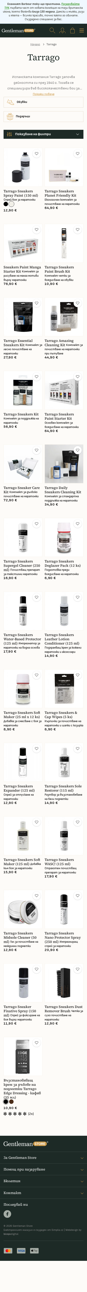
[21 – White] (11, 204)
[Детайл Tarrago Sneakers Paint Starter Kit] (64, 390)
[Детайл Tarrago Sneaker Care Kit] (23, 463)
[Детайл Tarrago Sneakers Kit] (23, 390)
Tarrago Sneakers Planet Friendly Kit (60, 193)
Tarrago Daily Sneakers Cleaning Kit (63, 489)
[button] (37, 154)
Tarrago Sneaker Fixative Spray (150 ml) (20, 1011)
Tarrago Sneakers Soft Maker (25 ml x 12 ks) (22, 714)
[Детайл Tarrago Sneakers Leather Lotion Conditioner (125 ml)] (64, 610)
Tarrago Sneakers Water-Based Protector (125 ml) (22, 639)
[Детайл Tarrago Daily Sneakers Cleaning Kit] (64, 463)
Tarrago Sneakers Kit (21, 414)
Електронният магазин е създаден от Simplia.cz (33, 1230)
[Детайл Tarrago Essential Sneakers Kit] (23, 316)
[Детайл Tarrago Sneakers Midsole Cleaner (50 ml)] (23, 909)
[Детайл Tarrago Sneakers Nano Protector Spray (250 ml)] (64, 909)
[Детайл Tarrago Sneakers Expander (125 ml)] (23, 762)
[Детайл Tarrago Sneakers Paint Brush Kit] (64, 243)
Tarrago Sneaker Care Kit (22, 489)
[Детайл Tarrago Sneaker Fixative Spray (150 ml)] (23, 982)
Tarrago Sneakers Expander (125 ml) (19, 788)
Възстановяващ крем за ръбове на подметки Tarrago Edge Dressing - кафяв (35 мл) (22, 1089)
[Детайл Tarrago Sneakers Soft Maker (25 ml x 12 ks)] (23, 688)
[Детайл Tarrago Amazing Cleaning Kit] (64, 316)
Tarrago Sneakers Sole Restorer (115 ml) (63, 788)
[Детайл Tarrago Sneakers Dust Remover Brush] (64, 982)
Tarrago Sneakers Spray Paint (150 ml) (21, 193)
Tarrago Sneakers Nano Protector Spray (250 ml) (63, 937)
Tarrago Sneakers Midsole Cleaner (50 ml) (20, 937)
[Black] (6, 1101)
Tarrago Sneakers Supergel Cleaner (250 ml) (22, 565)
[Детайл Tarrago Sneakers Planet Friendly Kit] (64, 167)
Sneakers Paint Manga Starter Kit (22, 269)
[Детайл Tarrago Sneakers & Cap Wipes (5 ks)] (64, 688)
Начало (35, 44)
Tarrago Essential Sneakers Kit (18, 342)
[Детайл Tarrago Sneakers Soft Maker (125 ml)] (23, 835)
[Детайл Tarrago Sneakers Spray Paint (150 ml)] (23, 167)
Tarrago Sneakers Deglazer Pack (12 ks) (63, 563)
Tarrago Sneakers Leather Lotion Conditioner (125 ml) (62, 639)
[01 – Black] (6, 204)
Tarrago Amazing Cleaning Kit (59, 342)
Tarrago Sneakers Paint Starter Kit (59, 416)
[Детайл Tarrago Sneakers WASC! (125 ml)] (64, 835)
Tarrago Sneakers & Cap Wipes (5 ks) (61, 714)
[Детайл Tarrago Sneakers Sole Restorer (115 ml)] (64, 762)
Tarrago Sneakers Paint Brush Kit (59, 269)
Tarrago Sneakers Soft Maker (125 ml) (22, 861)
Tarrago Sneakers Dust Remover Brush (64, 1008)
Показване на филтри (33, 134)
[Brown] (11, 1101)
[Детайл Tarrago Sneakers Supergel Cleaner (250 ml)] (23, 537)
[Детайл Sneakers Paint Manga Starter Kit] (23, 243)
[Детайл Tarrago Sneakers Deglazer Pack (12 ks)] (64, 537)
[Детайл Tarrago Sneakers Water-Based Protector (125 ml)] (23, 610)
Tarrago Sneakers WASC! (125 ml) (59, 861)
